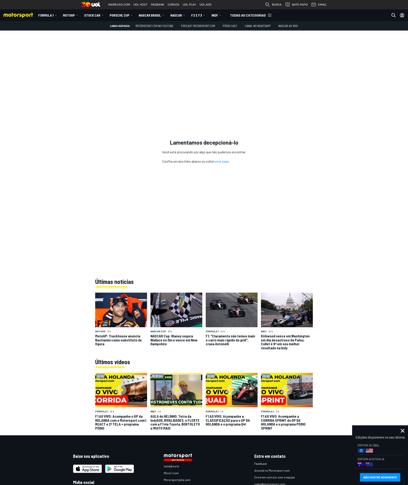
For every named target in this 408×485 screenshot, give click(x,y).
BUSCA (277, 4)
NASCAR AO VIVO (288, 26)
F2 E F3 (196, 15)
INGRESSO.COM (119, 4)
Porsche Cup (119, 15)
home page (221, 161)
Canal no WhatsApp (258, 26)
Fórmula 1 (46, 15)
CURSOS (173, 4)
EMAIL (322, 4)
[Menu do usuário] (402, 15)
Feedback (260, 463)
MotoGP (69, 15)
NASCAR (176, 15)
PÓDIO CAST (230, 26)
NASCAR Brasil (150, 15)
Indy (214, 15)
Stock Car (92, 15)
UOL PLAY (189, 4)
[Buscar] (393, 15)
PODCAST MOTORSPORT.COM (198, 26)
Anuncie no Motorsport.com (272, 470)
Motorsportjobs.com (177, 480)
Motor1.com (171, 473)
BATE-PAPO (300, 4)
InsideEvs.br (171, 466)
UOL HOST (140, 4)
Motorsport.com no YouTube (154, 26)
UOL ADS (205, 4)
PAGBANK (157, 4)
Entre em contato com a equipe (274, 477)
